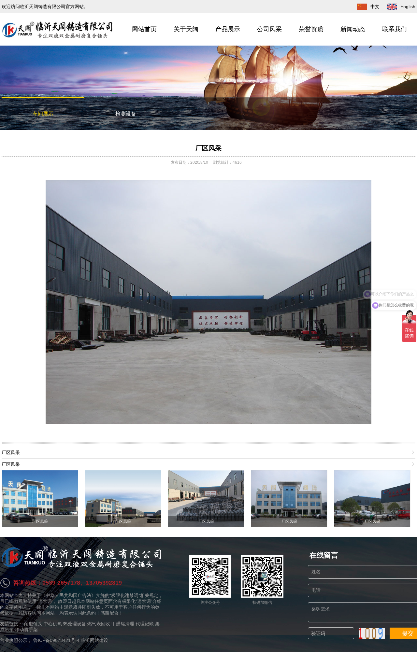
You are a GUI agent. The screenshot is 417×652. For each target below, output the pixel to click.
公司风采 (269, 29)
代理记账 (145, 623)
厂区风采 (208, 148)
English (407, 6)
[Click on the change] (372, 633)
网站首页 (144, 29)
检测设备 (125, 114)
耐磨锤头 (33, 623)
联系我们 (394, 29)
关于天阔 (186, 29)
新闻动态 (352, 29)
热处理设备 (74, 623)
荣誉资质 (311, 29)
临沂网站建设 (94, 640)
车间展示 (43, 114)
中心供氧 (53, 623)
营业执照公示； (16, 640)
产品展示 (227, 29)
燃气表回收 (98, 623)
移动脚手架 (26, 629)
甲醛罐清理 (122, 623)
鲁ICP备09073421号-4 (56, 640)
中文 (375, 6)
